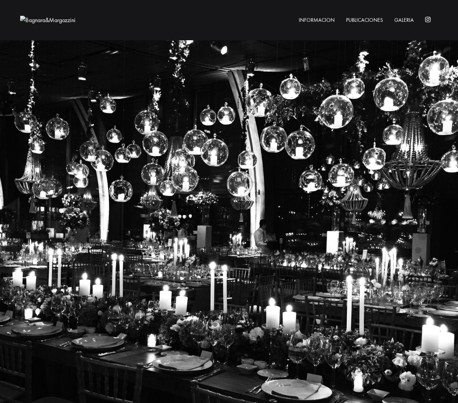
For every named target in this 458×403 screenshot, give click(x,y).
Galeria (404, 20)
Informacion (317, 20)
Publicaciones (364, 20)
